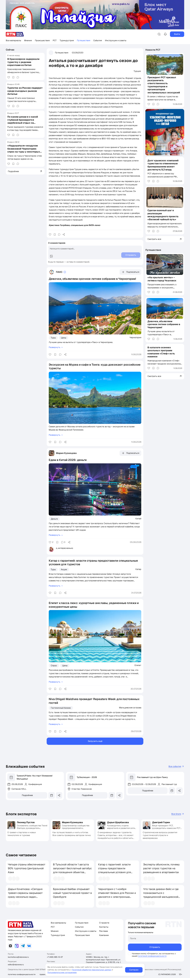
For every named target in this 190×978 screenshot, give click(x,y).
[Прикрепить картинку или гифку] (51, 256)
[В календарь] (51, 795)
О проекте (104, 922)
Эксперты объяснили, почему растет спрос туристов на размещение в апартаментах (161, 868)
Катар (138, 569)
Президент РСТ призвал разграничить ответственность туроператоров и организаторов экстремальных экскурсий (163, 85)
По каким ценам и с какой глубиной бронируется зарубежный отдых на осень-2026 (22, 121)
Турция (137, 71)
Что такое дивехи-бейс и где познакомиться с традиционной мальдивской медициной (160, 894)
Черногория (135, 337)
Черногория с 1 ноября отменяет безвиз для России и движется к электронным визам (117, 894)
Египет (138, 665)
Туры (53, 337)
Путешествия (83, 40)
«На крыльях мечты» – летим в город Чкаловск (161, 279)
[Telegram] (22, 945)
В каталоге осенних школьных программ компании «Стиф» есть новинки (161, 352)
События (97, 40)
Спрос (54, 665)
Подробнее (27, 795)
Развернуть (54, 347)
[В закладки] (13, 77)
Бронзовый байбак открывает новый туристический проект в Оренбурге (72, 893)
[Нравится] (8, 77)
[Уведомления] (165, 34)
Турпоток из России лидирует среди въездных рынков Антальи (25, 90)
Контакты (103, 927)
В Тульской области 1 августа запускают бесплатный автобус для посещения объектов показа (72, 870)
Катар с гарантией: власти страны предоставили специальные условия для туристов (114, 870)
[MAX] (16, 945)
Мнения (28, 40)
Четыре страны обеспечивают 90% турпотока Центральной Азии (26, 868)
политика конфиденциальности (21, 974)
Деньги (54, 518)
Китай (138, 518)
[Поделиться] (63, 234)
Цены (63, 337)
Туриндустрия (67, 40)
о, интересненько (64, 548)
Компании (104, 935)
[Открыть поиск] (159, 34)
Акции (64, 569)
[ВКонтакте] (29, 945)
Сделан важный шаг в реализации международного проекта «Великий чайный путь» (162, 215)
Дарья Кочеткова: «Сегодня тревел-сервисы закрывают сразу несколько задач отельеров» (25, 894)
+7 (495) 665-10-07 (55, 957)
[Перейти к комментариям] (18, 77)
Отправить (154, 947)
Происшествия (42, 40)
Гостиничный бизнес (61, 708)
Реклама (103, 931)
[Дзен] (10, 945)
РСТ (55, 40)
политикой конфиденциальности (152, 956)
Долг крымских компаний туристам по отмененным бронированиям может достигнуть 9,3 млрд (162, 165)
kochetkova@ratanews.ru (18, 957)
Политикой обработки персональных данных (91, 970)
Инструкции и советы (115, 40)
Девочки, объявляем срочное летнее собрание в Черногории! (163, 324)
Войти (177, 34)
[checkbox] (129, 953)
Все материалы (13, 40)
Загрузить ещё (95, 741)
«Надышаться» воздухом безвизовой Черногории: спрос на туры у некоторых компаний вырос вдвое (23, 150)
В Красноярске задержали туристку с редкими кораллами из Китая (23, 62)
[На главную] (15, 34)
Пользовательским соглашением (62, 972)
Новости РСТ (152, 49)
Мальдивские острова (130, 707)
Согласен (133, 969)
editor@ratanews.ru (16, 964)
